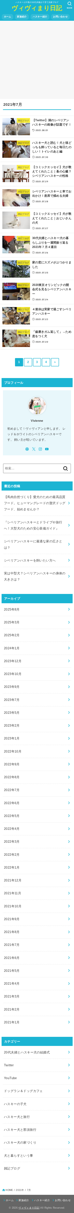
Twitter (9, 1065)
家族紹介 (22, 16)
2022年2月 (12, 854)
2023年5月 (12, 712)
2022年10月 (13, 751)
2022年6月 (12, 803)
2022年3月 (12, 841)
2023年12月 (13, 661)
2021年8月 (12, 932)
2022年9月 (12, 764)
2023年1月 (12, 738)
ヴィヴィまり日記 (37, 8)
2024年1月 (12, 648)
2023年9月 (12, 686)
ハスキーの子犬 (15, 1104)
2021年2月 (12, 1009)
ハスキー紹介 (40, 16)
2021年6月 (12, 958)
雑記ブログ (12, 1168)
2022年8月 (12, 777)
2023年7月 (12, 700)
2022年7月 (12, 790)
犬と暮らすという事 (18, 1155)
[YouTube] (47, 449)
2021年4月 (12, 983)
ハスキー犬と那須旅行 (20, 1129)
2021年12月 (13, 880)
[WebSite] (27, 449)
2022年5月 (12, 816)
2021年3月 (12, 996)
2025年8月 (12, 609)
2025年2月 (12, 635)
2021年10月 (13, 906)
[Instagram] (40, 449)
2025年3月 (12, 622)
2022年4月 (12, 828)
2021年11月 (12, 893)
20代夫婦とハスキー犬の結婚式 (27, 1052)
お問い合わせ (60, 16)
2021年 (20, 1190)
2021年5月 (12, 970)
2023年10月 (13, 674)
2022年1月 (12, 867)
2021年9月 (12, 919)
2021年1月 (12, 1022)
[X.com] (34, 449)
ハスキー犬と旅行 (17, 1116)
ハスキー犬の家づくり (20, 1142)
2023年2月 (12, 725)
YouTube (10, 1078)
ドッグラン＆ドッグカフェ (23, 1091)
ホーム (7, 16)
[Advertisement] (37, 60)
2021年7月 (12, 944)
